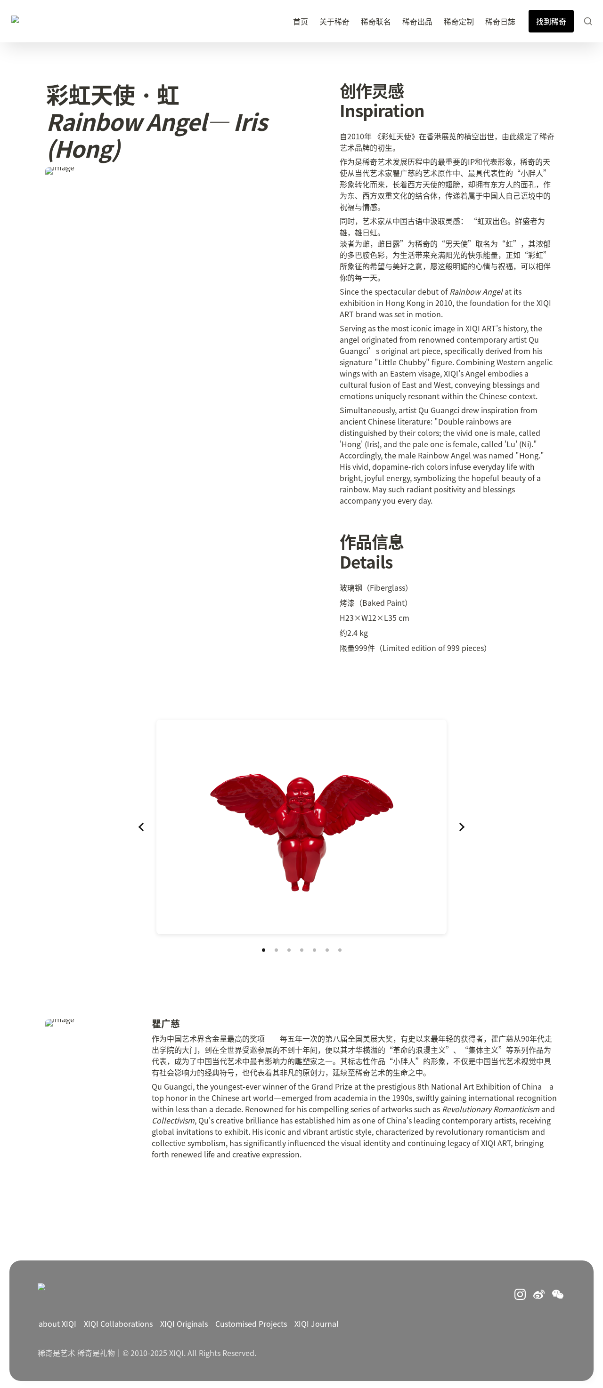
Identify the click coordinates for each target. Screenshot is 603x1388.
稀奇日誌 (500, 21)
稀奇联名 (376, 21)
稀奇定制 (459, 21)
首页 (300, 21)
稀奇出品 (417, 21)
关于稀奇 (334, 21)
